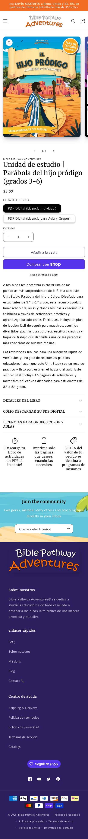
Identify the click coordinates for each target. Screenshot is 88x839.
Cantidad (9, 228)
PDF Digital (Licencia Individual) (32, 208)
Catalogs (15, 747)
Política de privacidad (31, 821)
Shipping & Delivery (23, 708)
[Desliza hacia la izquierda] (34, 151)
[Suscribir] (68, 528)
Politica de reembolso (24, 717)
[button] (5, 21)
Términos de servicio (23, 737)
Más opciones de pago (44, 274)
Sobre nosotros (19, 651)
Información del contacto (58, 827)
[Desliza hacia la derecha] (53, 151)
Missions (15, 661)
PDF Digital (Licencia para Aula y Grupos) (39, 218)
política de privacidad (24, 727)
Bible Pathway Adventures (33, 814)
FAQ (12, 642)
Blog (12, 671)
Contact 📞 (17, 681)
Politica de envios (29, 827)
